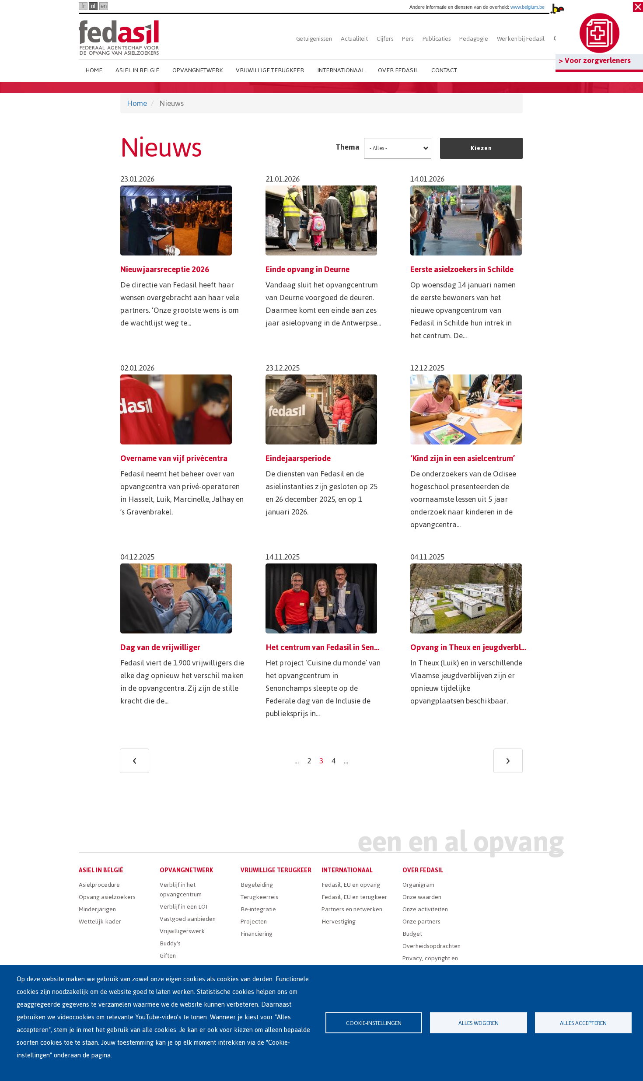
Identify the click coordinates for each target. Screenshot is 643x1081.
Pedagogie (473, 39)
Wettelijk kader (100, 921)
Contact (444, 70)
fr (83, 6)
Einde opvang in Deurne (307, 269)
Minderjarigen (97, 909)
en (104, 6)
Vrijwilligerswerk (182, 931)
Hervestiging (339, 921)
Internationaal (341, 70)
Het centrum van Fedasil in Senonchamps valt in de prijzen (369, 647)
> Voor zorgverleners (595, 60)
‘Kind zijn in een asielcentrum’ (462, 458)
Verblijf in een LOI (183, 907)
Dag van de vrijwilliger (160, 647)
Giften (168, 956)
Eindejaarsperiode (298, 458)
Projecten (254, 921)
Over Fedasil (398, 70)
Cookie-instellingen (374, 1023)
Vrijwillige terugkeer (270, 70)
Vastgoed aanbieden (188, 919)
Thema (347, 147)
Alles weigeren (478, 1023)
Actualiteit (354, 39)
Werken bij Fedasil (521, 39)
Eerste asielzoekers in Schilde (462, 269)
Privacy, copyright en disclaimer (430, 963)
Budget (412, 934)
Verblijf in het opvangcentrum (181, 889)
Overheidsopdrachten (431, 946)
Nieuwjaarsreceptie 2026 (164, 269)
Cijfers (385, 39)
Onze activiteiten (425, 909)
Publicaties (437, 39)
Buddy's (170, 943)
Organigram (418, 885)
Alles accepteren (583, 1023)
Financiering (257, 934)
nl (93, 6)
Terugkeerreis (259, 897)
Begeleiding (257, 885)
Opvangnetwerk (197, 70)
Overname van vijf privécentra (173, 458)
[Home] (119, 36)
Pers (407, 39)
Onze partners (421, 921)
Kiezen (481, 148)
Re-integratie (258, 909)
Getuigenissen (314, 39)
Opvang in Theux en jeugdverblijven (474, 647)
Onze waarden (421, 897)
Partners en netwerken (352, 909)
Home (93, 70)
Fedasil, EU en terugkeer (354, 897)
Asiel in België (137, 70)
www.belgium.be (527, 7)
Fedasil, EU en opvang (351, 885)
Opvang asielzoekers (107, 897)
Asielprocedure (99, 885)
